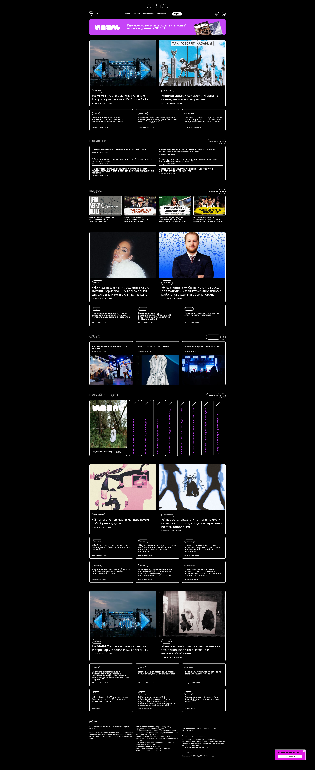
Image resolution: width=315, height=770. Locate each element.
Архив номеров (118, 452)
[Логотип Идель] (157, 6)
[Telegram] (95, 721)
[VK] (91, 721)
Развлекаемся (149, 14)
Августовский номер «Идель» (101, 452)
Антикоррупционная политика (194, 736)
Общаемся (161, 14)
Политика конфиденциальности (195, 747)
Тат (91, 15)
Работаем (136, 14)
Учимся (126, 14)
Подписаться (290, 757)
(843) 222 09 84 (210, 756)
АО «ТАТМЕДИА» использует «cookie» (197, 739)
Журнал (177, 14)
